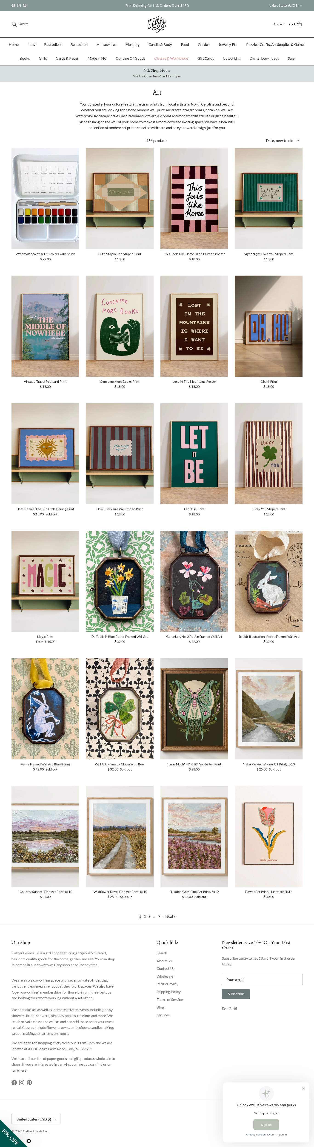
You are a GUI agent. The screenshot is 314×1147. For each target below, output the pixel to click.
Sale (291, 58)
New (31, 44)
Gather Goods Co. (35, 1131)
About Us (164, 961)
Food (185, 44)
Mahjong (132, 44)
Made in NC (97, 58)
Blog (160, 1007)
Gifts (43, 58)
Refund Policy (167, 984)
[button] (14, 1133)
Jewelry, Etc (228, 44)
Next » (170, 916)
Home (14, 44)
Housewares (106, 44)
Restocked (79, 44)
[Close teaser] (29, 1141)
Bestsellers (53, 44)
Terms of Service (170, 999)
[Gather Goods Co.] (157, 24)
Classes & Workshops (171, 58)
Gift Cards (205, 58)
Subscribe (236, 993)
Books (25, 58)
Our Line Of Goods (130, 58)
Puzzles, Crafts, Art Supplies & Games (275, 44)
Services (163, 1015)
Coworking (232, 58)
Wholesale (165, 976)
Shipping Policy (169, 991)
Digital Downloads (264, 58)
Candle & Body (160, 44)
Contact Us (165, 968)
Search (162, 953)
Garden (204, 44)
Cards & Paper (67, 58)
